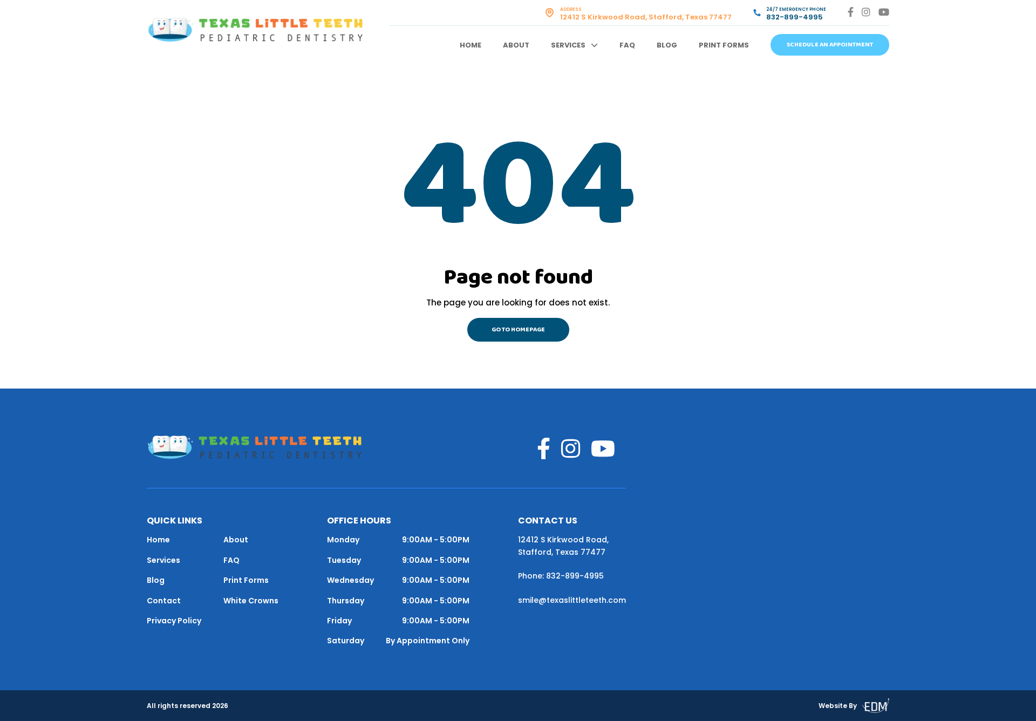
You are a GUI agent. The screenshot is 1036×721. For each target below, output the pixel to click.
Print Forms (724, 45)
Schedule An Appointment (830, 44)
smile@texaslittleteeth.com (572, 600)
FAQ (627, 45)
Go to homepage (518, 329)
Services (568, 45)
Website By (838, 705)
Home (470, 45)
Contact (164, 600)
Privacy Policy (174, 620)
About (516, 45)
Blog (667, 45)
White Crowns (250, 600)
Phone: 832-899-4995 (561, 575)
